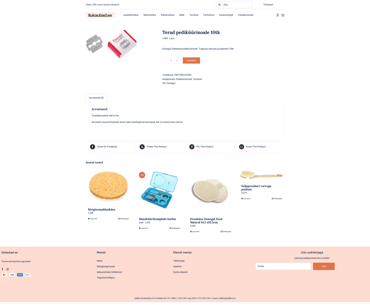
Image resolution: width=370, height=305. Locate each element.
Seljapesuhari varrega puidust (256, 187)
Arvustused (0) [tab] (96, 97)
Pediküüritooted (184, 79)
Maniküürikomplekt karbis (157, 219)
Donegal (171, 83)
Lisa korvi (191, 60)
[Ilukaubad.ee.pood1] (100, 13)
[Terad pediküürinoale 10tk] (122, 44)
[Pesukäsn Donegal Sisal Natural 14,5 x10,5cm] (210, 191)
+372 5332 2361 (204, 298)
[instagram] (8, 269)
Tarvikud (197, 79)
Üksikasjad (124, 219)
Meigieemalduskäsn (101, 209)
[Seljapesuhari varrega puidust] (261, 175)
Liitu (324, 266)
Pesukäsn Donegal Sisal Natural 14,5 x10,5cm (206, 220)
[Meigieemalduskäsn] (108, 187)
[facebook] (2, 269)
